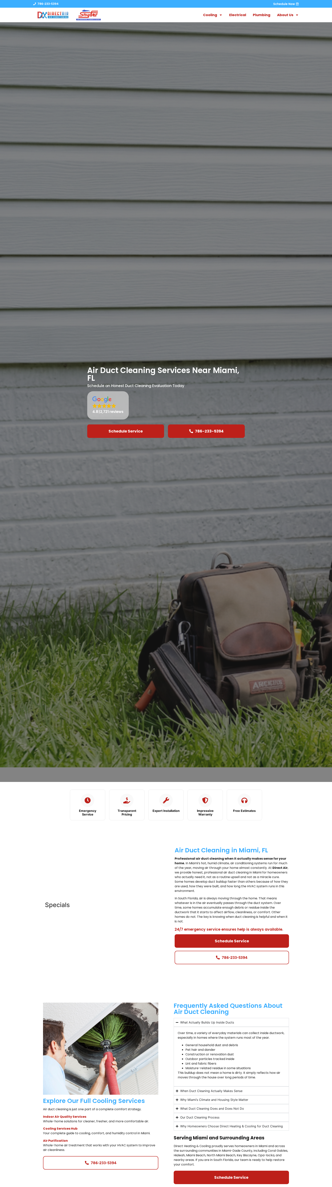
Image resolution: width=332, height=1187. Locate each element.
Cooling (210, 14)
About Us (285, 14)
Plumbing (261, 14)
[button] (108, 405)
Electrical (237, 14)
